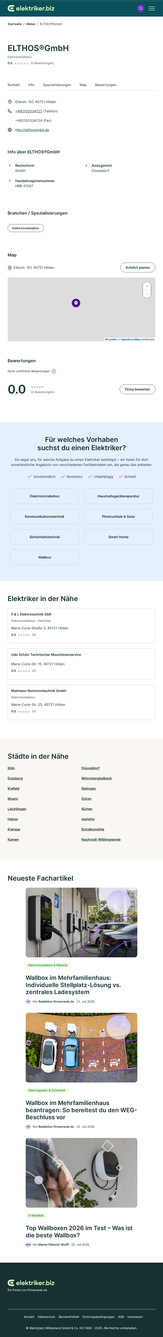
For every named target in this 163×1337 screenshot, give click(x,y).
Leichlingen (17, 809)
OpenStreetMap (130, 339)
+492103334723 (28, 111)
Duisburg (15, 778)
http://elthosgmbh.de (32, 130)
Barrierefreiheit (69, 1317)
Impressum (135, 1317)
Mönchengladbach (97, 778)
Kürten (87, 809)
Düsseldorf (91, 768)
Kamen (13, 839)
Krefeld (13, 788)
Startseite (15, 24)
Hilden (30, 24)
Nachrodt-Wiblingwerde (101, 839)
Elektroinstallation (25, 228)
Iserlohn (88, 819)
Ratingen (89, 788)
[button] (140, 8)
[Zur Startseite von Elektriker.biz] (31, 8)
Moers (13, 799)
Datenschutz (46, 1317)
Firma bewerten (137, 389)
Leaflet (112, 339)
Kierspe (14, 829)
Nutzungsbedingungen (99, 1317)
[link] (81, 626)
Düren (86, 799)
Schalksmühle (93, 829)
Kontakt (29, 1317)
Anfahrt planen (138, 267)
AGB (121, 1317)
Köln (11, 768)
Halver (13, 819)
